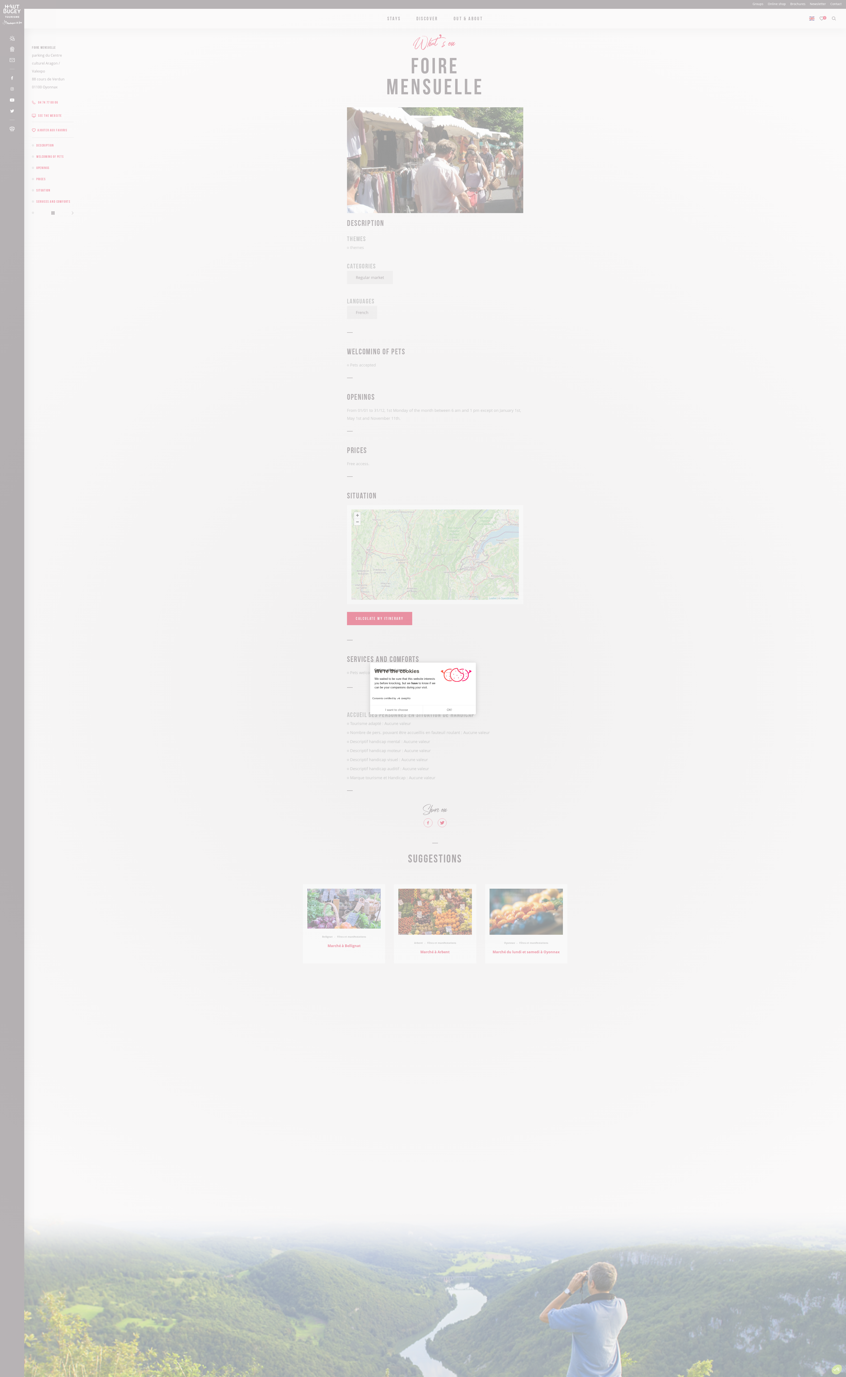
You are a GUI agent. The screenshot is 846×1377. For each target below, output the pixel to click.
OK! (449, 710)
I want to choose (396, 710)
